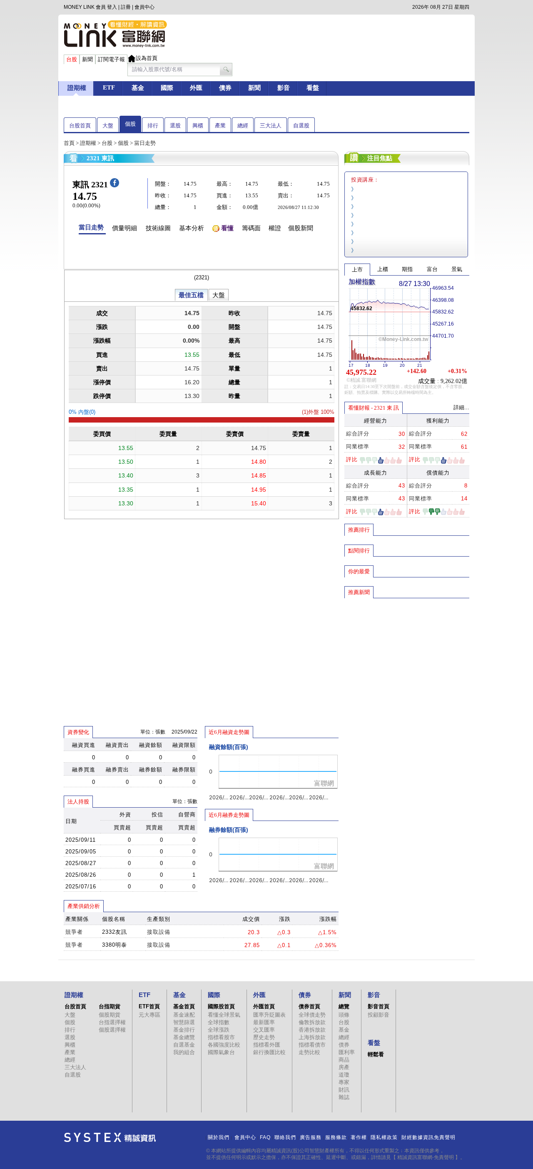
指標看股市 (221, 1037)
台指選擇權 (112, 1022)
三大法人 (270, 125)
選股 (175, 125)
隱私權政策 (384, 1137)
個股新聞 (300, 228)
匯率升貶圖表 (269, 1015)
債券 (344, 1045)
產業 (220, 125)
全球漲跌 (218, 1030)
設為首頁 (146, 58)
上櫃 (382, 269)
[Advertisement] (406, 659)
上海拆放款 (312, 1037)
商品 (344, 1060)
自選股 (301, 125)
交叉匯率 (264, 1030)
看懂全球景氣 (224, 1015)
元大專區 (149, 1015)
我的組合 (184, 1052)
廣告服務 (310, 1137)
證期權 (88, 143)
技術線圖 (158, 228)
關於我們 (218, 1137)
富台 (432, 269)
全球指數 (218, 1022)
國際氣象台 (221, 1052)
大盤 (107, 125)
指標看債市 (312, 1045)
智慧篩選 (184, 1022)
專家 (344, 1082)
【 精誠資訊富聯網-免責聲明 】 (425, 1157)
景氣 (456, 269)
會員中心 (144, 7)
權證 (275, 228)
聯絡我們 (285, 1137)
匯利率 (347, 1052)
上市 (357, 269)
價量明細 (124, 228)
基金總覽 (184, 1037)
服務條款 (336, 1137)
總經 (242, 125)
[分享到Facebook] (114, 185)
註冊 (126, 7)
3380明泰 (114, 945)
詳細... (461, 407)
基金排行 (184, 1030)
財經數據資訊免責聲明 (428, 1137)
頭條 (344, 1015)
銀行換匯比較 (269, 1052)
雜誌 (344, 1097)
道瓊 (344, 1075)
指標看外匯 (266, 1045)
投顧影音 (378, 1015)
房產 (344, 1067)
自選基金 (184, 1045)
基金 (344, 1030)
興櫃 (197, 125)
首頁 (69, 143)
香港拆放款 (312, 1030)
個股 (130, 124)
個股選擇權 (112, 1030)
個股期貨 (109, 1015)
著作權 (359, 1137)
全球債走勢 (312, 1015)
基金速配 (184, 1015)
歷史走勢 (264, 1037)
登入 (112, 7)
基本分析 (191, 228)
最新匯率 (264, 1022)
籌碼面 (251, 228)
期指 (407, 269)
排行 (152, 125)
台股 (107, 143)
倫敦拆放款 (312, 1022)
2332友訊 (114, 932)
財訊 (344, 1090)
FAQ (265, 1137)
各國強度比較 (224, 1045)
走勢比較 (309, 1052)
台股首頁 (80, 125)
